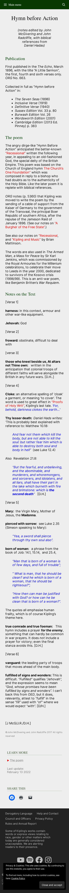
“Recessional (48, 235)
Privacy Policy (44, 818)
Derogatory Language (18, 813)
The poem (16, 760)
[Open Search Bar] (63, 4)
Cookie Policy (18, 878)
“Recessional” (15, 153)
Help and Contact (47, 813)
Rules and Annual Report (20, 823)
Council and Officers (18, 818)
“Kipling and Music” (26, 239)
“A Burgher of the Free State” (31, 225)
